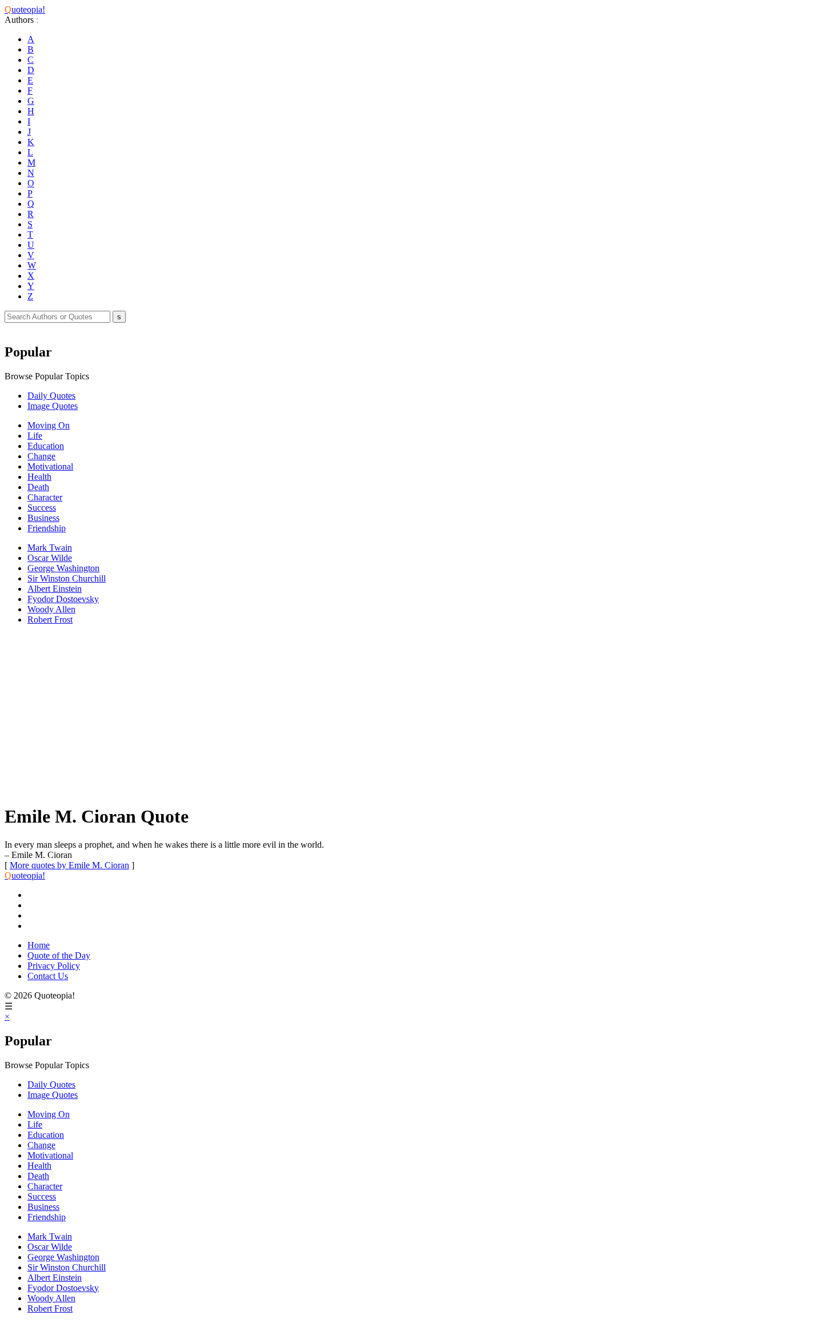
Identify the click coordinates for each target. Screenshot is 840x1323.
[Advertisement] (347, 714)
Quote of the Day (58, 955)
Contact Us (47, 976)
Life (34, 435)
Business (43, 518)
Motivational (50, 466)
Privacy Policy (53, 966)
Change (41, 456)
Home (38, 945)
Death (38, 487)
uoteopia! (25, 9)
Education (45, 446)
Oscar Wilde (49, 558)
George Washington (63, 568)
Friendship (46, 528)
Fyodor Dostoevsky (63, 599)
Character (44, 497)
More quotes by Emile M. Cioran (69, 865)
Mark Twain (49, 547)
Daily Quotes (51, 395)
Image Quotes (52, 406)
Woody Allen (51, 609)
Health (39, 477)
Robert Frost (50, 619)
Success (41, 507)
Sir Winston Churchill (66, 578)
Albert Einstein (54, 589)
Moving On (48, 425)
